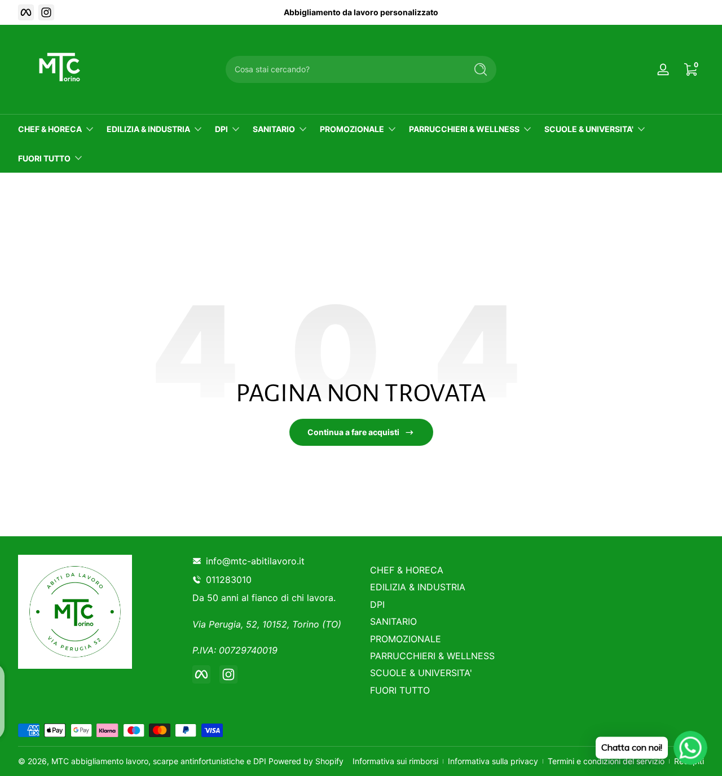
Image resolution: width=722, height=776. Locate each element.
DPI (221, 129)
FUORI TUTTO (44, 158)
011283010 (231, 579)
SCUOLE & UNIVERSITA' (588, 129)
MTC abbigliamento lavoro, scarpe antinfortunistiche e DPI (158, 761)
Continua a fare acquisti (353, 432)
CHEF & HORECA (50, 129)
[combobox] (343, 69)
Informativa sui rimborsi (395, 761)
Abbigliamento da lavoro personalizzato (361, 12)
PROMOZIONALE (352, 129)
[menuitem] (450, 570)
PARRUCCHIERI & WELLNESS (464, 129)
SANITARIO (274, 129)
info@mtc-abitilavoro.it (255, 561)
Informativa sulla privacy (493, 761)
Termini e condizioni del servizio (606, 761)
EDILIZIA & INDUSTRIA (148, 129)
